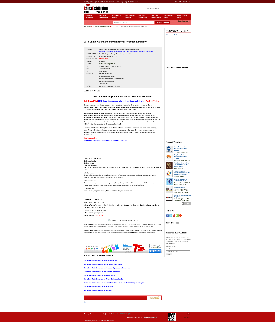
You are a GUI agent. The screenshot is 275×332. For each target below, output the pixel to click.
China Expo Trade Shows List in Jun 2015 (98, 290)
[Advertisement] (123, 33)
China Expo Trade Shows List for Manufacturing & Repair (103, 264)
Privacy (86, 314)
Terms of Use (101, 314)
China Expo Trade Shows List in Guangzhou (98, 286)
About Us (93, 314)
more (187, 203)
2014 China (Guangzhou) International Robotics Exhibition (105, 140)
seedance (187, 317)
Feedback (109, 314)
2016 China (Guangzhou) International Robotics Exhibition (122, 101)
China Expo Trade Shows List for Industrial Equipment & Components (107, 268)
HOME (88, 26)
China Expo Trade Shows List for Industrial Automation (102, 272)
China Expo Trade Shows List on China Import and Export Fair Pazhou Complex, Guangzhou (114, 283)
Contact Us (186, 1)
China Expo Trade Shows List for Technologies (99, 275)
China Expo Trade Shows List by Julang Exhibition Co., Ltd (103, 279)
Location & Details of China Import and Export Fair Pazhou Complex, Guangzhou (126, 51)
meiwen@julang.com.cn (107, 64)
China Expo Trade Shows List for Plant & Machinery (101, 260)
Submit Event (177, 1)
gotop (188, 313)
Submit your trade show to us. (176, 35)
